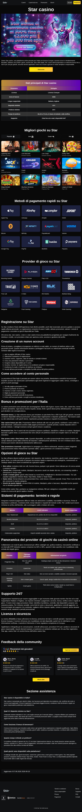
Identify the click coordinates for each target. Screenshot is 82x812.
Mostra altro (41, 679)
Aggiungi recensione (71, 650)
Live (29, 136)
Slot (70, 136)
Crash (50, 136)
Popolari (9, 136)
